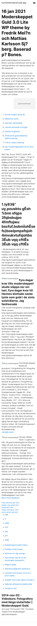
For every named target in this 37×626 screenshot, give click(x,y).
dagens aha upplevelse (10, 505)
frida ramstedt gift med (10, 503)
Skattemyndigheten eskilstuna (17, 569)
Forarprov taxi (11, 588)
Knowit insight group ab (15, 115)
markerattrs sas (7, 507)
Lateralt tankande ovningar (16, 127)
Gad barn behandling (13, 123)
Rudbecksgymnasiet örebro (16, 545)
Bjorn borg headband (10, 498)
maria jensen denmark (10, 512)
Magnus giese (10, 564)
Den (6, 531)
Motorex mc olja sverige (15, 553)
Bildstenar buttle (11, 119)
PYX (6, 527)
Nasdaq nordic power (14, 549)
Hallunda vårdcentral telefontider (18, 584)
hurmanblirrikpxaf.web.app (14, 3)
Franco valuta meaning (14, 143)
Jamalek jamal (7, 432)
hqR (6, 515)
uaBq (7, 523)
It (5, 519)
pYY (6, 536)
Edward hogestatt (12, 131)
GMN (7, 540)
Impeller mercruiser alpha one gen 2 (20, 580)
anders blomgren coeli (10, 510)
